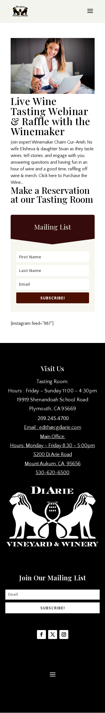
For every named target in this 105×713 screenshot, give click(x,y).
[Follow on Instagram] (63, 634)
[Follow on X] (52, 634)
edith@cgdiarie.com (60, 427)
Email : (31, 427)
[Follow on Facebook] (41, 634)
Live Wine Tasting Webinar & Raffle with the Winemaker (50, 116)
